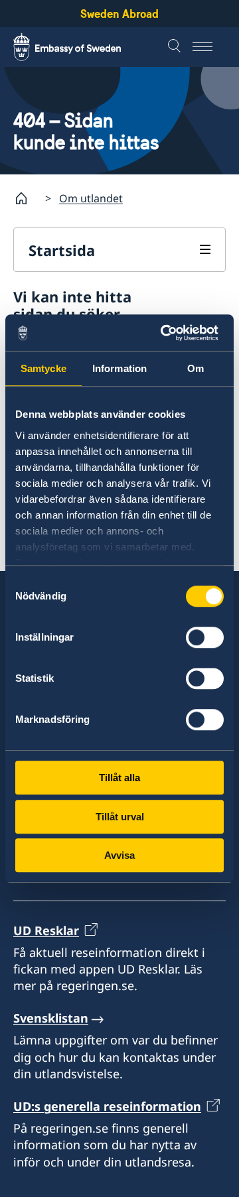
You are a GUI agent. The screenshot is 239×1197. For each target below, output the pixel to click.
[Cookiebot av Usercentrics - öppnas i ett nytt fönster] (169, 333)
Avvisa (119, 855)
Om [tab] (195, 368)
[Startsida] (26, 198)
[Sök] (176, 47)
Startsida (62, 250)
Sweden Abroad (119, 13)
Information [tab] (119, 368)
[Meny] (209, 47)
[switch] (205, 637)
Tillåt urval (120, 816)
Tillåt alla (119, 777)
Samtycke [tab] (43, 368)
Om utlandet (91, 198)
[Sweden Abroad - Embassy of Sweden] (79, 47)
